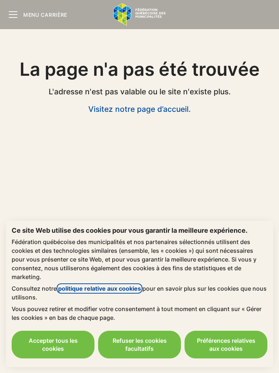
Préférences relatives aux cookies (226, 344)
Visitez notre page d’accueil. (139, 109)
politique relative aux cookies (99, 288)
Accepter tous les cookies (53, 344)
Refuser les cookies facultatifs (140, 344)
